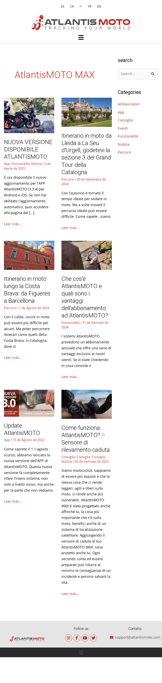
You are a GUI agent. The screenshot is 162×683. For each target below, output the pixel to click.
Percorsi (67, 179)
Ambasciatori (129, 104)
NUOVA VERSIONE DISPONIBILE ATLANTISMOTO (28, 149)
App (7, 163)
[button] (81, 37)
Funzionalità (20, 163)
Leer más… (13, 223)
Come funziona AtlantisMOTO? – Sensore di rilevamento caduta (85, 438)
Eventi (123, 128)
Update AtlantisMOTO (22, 429)
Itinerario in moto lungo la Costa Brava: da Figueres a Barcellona (27, 289)
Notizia (36, 163)
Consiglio (68, 457)
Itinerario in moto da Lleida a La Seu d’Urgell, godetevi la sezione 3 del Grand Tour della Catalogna (86, 154)
